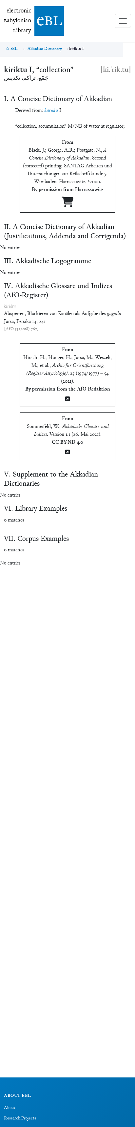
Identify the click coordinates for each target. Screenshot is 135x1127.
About (9, 1108)
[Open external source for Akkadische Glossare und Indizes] (67, 452)
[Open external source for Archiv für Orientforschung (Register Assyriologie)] (67, 399)
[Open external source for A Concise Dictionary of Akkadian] (67, 204)
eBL (14, 49)
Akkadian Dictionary (45, 49)
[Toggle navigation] (123, 21)
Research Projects (20, 1118)
